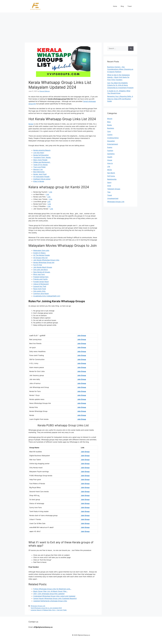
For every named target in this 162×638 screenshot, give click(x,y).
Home (115, 6)
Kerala (30, 124)
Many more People (40, 160)
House (109, 160)
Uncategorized (112, 198)
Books (109, 125)
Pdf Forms (111, 176)
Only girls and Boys (40, 270)
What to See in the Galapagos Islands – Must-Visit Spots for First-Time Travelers (118, 77)
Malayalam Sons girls (41, 250)
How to (110, 163)
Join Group (81, 335)
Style (109, 186)
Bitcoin (109, 119)
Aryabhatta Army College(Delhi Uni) (46, 296)
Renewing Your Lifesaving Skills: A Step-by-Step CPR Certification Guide (120, 98)
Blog (122, 6)
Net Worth (111, 173)
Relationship (111, 179)
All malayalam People (41, 177)
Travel (130, 6)
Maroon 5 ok (38, 169)
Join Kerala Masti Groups (42, 267)
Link (50, 192)
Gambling (110, 154)
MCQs (109, 170)
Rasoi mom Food (39, 289)
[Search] (131, 48)
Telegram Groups (113, 189)
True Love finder (39, 167)
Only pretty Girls (39, 291)
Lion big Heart (38, 153)
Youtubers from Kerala (42, 157)
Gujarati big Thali (39, 286)
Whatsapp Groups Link (38, 606)
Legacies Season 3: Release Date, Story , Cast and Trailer (49, 610)
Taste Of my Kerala (40, 165)
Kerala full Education (41, 155)
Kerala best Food (39, 174)
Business (110, 128)
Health (109, 157)
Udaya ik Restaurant (41, 284)
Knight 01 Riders (39, 253)
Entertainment (112, 144)
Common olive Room (41, 293)
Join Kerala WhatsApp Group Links (46, 260)
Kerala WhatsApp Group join (43, 262)
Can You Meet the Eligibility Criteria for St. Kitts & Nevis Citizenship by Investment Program (120, 85)
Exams (109, 147)
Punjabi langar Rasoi (41, 282)
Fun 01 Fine (37, 265)
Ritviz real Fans (39, 274)
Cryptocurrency (113, 138)
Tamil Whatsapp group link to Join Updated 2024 (46, 608)
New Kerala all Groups (41, 272)
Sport (109, 182)
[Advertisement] (81, 26)
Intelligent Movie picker (42, 179)
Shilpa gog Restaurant (42, 162)
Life (108, 166)
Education (111, 141)
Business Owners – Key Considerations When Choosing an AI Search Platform (120, 69)
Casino (109, 135)
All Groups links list (40, 258)
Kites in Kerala (38, 181)
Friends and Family (40, 279)
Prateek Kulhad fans (40, 277)
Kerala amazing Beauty (42, 150)
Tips (108, 192)
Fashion (110, 151)
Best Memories (39, 172)
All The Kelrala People (41, 255)
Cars (109, 131)
